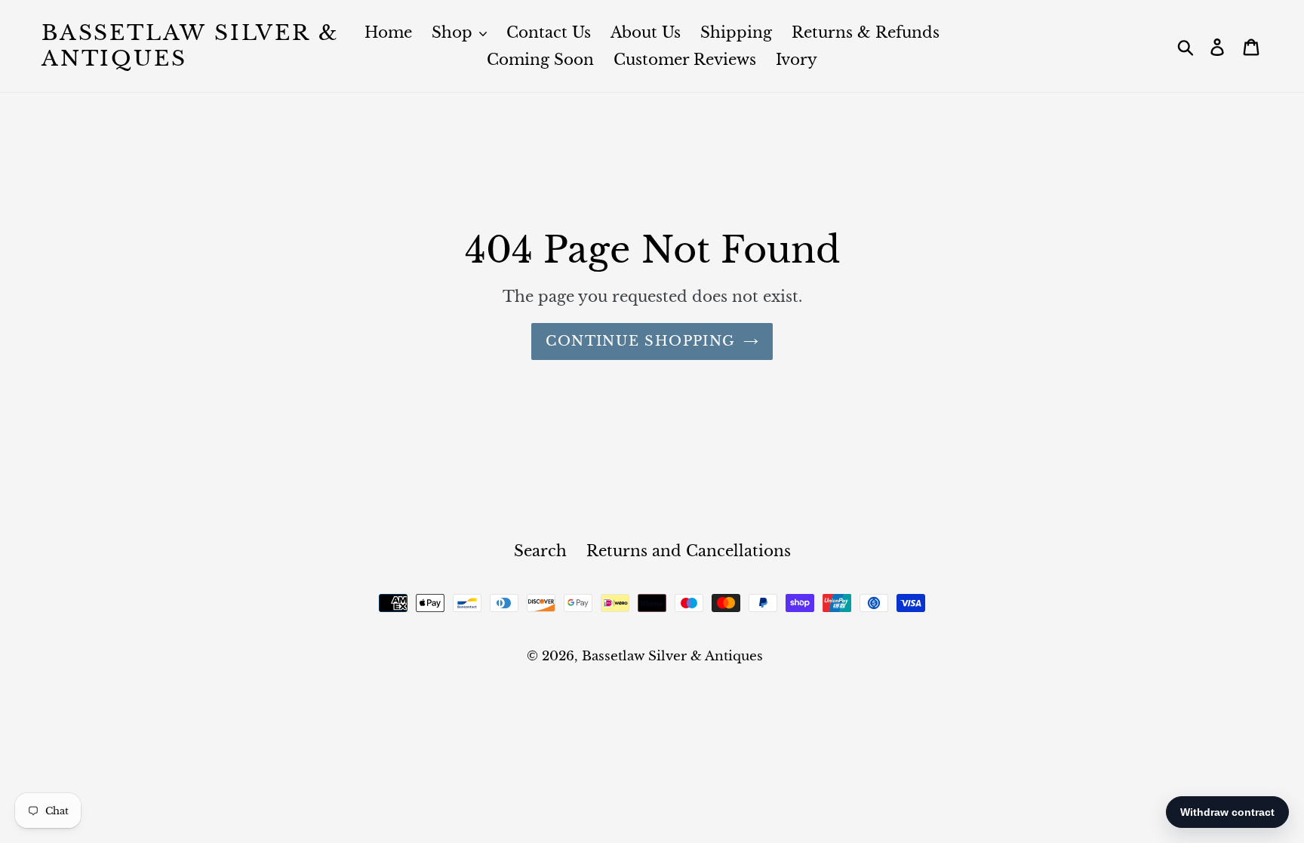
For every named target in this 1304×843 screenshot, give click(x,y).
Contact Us (548, 32)
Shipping (736, 32)
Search (540, 551)
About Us (645, 32)
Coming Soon (540, 60)
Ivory (796, 60)
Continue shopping (640, 341)
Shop (454, 32)
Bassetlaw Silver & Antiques (190, 45)
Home (388, 32)
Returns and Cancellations (688, 551)
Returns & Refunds (866, 32)
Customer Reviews (685, 60)
